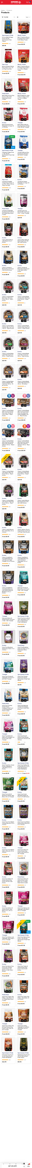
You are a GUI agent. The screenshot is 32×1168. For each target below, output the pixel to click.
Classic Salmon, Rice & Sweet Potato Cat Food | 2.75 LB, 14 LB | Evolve (24, 531)
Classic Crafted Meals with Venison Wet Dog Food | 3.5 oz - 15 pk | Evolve (8, 502)
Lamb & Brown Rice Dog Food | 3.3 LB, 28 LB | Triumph (23, 1084)
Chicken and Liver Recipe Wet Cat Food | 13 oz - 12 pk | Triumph (23, 212)
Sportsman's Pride (7, 35)
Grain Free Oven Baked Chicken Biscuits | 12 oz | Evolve (8, 823)
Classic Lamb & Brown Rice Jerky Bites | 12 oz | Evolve (8, 531)
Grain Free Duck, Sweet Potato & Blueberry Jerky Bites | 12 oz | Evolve (8, 767)
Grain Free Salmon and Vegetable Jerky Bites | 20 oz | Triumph (23, 909)
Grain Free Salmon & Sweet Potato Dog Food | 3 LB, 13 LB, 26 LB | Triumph (23, 851)
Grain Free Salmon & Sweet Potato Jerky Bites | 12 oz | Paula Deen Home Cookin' (23, 880)
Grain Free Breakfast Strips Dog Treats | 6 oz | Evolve (8, 649)
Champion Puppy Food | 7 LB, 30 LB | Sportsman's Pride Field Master (8, 154)
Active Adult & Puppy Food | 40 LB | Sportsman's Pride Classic (7, 39)
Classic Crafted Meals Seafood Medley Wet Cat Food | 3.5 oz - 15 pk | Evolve (8, 383)
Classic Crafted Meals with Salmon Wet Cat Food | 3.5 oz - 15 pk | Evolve (8, 473)
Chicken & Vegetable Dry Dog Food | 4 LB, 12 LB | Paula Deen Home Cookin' (8, 212)
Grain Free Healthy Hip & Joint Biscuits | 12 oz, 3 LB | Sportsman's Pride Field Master (24, 767)
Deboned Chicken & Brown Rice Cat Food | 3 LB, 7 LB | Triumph (23, 589)
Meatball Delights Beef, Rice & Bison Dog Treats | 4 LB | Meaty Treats (8, 1141)
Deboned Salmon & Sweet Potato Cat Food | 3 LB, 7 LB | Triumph (8, 619)
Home (3, 10)
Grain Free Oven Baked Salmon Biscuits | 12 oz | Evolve (8, 851)
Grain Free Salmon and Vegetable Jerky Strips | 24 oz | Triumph (8, 938)
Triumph (20, 122)
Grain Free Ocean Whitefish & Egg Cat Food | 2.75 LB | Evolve (23, 795)
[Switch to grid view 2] (17, 17)
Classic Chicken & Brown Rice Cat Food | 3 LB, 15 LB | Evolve (8, 269)
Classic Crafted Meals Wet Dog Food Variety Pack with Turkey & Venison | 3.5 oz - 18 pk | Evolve (24, 443)
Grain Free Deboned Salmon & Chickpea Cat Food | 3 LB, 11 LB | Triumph (8, 737)
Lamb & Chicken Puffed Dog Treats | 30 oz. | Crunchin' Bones (8, 1112)
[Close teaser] (24, 1163)
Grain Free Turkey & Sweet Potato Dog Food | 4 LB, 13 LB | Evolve (23, 968)
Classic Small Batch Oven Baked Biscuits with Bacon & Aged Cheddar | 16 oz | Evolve (8, 559)
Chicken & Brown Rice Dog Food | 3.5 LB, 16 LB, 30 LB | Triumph (23, 154)
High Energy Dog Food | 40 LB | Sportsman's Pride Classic (24, 1056)
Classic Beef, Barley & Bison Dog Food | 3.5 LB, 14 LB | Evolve (23, 241)
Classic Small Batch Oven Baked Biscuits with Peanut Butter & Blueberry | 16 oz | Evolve (7, 590)
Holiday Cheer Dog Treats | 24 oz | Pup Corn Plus (7, 1084)
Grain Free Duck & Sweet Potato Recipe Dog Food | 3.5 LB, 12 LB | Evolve (24, 737)
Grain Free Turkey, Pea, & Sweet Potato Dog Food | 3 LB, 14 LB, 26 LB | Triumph (8, 1027)
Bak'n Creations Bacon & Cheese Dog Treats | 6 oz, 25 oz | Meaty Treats (23, 68)
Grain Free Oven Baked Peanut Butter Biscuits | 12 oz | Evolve (24, 823)
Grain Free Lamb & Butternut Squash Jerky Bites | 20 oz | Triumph (8, 795)
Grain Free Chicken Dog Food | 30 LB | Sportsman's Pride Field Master (24, 678)
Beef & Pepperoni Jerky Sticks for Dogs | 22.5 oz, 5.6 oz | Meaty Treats (23, 97)
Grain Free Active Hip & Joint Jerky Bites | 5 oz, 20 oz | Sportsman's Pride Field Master (24, 620)
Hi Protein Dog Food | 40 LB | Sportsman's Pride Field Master (7, 1056)
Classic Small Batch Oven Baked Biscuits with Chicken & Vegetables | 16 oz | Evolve (23, 560)
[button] (13, 1166)
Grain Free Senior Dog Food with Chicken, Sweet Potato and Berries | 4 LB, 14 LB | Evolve (8, 969)
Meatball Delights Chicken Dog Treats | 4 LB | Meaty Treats (24, 1141)
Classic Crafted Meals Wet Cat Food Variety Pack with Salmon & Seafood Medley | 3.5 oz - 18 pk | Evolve (23, 413)
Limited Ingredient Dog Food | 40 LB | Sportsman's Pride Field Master (24, 1112)
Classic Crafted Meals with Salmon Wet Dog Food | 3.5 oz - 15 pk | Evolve (23, 473)
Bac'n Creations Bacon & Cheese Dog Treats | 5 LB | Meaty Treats (23, 39)
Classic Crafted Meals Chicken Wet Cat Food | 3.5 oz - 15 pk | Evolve (8, 327)
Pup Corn (5, 64)
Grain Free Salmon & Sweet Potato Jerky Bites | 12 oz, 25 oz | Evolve (7, 910)
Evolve (4, 122)
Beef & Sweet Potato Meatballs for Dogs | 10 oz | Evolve (8, 126)
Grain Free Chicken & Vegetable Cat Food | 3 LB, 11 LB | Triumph (8, 678)
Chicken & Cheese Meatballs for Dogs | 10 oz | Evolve (23, 183)
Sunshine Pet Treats (8, 1108)
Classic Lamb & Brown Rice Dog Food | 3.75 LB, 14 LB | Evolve (23, 502)
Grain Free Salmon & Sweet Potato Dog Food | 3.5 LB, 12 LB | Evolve (7, 880)
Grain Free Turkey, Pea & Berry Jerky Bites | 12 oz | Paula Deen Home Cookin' (8, 998)
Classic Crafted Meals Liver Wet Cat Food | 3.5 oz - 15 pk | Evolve (23, 355)
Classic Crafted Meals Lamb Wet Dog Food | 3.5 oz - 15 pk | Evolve (8, 355)
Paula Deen (5, 93)
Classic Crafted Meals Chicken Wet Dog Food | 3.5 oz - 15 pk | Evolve (24, 327)
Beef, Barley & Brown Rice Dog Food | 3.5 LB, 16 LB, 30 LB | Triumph (24, 126)
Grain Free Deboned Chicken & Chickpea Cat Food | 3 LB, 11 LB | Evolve (23, 707)
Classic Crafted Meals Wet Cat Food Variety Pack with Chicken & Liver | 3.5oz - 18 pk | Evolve (8, 413)
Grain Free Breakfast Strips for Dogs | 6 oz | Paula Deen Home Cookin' (23, 649)
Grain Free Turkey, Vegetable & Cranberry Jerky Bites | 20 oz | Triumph (23, 1027)
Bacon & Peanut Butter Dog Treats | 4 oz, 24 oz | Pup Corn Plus (8, 68)
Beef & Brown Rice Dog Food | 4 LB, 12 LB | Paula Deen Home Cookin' (8, 97)
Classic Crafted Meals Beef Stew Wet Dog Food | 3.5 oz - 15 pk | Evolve (8, 298)
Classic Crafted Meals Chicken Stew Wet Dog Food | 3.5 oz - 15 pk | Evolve (24, 298)
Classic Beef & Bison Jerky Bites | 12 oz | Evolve (7, 241)
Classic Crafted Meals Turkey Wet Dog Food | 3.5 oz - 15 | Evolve (23, 383)
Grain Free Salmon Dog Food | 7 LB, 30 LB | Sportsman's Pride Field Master (24, 939)
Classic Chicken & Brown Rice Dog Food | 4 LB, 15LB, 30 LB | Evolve (23, 269)
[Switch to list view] (15, 17)
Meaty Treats (22, 35)
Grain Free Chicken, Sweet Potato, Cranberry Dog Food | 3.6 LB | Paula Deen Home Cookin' (7, 708)
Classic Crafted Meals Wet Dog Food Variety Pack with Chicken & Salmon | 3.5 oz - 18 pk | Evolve (8, 443)
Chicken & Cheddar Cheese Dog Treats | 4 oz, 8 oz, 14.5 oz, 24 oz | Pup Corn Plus (8, 183)
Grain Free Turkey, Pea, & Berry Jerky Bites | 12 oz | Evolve (23, 998)
